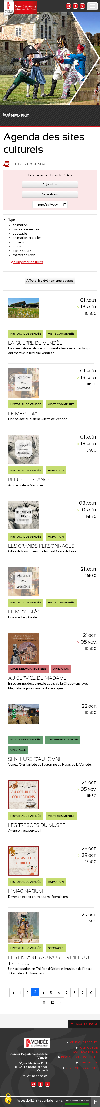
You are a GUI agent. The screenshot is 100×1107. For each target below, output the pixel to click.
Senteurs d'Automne (35, 759)
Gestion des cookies (82, 1067)
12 (52, 1002)
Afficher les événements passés (50, 280)
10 (91, 992)
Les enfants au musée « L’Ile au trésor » (48, 960)
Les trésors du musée (36, 825)
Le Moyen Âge (26, 612)
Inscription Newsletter (79, 1057)
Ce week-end (50, 194)
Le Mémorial (24, 413)
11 (44, 1002)
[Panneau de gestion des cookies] (8, 1099)
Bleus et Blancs (29, 480)
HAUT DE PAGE (86, 1024)
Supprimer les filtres (28, 262)
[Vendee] (19, 8)
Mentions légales (84, 1042)
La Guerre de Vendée (35, 343)
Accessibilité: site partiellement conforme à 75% (50, 1100)
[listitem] (68, 6)
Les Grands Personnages (41, 546)
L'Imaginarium (25, 891)
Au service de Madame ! (38, 678)
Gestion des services (77, 1100)
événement (15, 115)
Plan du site (88, 1062)
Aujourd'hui (50, 184)
